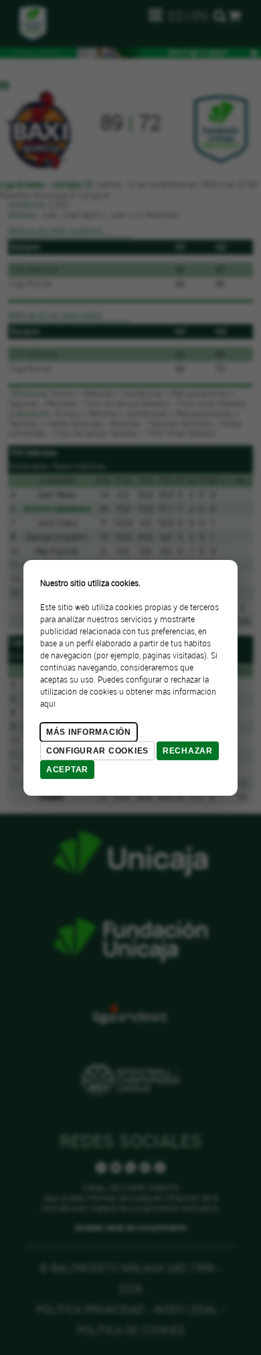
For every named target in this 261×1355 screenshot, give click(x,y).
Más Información (88, 732)
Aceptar (67, 769)
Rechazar (188, 751)
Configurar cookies (97, 751)
